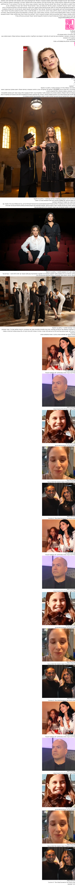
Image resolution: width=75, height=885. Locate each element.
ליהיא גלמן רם (71, 39)
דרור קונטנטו (71, 884)
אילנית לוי (72, 89)
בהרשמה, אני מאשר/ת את (63, 202)
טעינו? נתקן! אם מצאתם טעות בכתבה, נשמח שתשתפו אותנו (57, 334)
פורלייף (73, 33)
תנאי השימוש (56, 202)
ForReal (72, 31)
